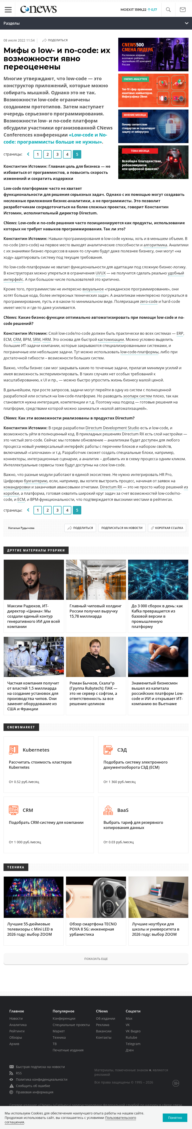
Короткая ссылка (169, 528)
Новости (16, 1018)
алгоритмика (155, 244)
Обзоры (15, 1037)
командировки (17, 487)
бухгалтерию (35, 480)
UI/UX (101, 273)
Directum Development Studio (112, 427)
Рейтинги (17, 1031)
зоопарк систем (137, 396)
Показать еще (96, 959)
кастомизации (111, 339)
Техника (59, 1037)
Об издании (105, 1018)
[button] (168, 10)
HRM (46, 339)
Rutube (131, 1037)
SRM (37, 339)
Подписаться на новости (122, 528)
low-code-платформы (139, 351)
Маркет (59, 1031)
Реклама (102, 1025)
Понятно (175, 1117)
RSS (19, 1073)
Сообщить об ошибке (33, 1085)
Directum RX (111, 487)
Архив (14, 1044)
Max (129, 1018)
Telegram (133, 1044)
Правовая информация (34, 1092)
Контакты (103, 1037)
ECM (21, 499)
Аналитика (18, 1025)
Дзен (130, 1050)
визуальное (93, 289)
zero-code (149, 301)
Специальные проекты (71, 1025)
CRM (17, 339)
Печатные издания (68, 1050)
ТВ (55, 1044)
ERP (180, 333)
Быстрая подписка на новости (40, 1066)
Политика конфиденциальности (41, 1079)
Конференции (64, 1018)
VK (128, 1025)
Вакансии (103, 1031)
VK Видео (133, 1031)
